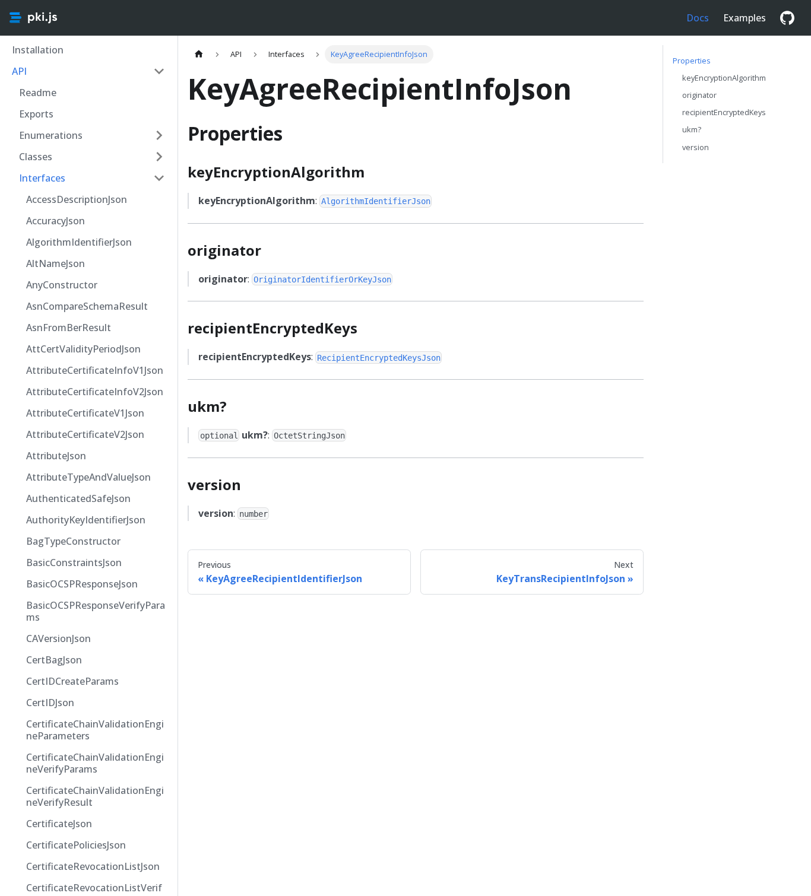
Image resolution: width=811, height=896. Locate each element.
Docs (697, 17)
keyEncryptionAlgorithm (724, 77)
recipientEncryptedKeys (724, 112)
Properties (692, 60)
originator (699, 95)
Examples (744, 17)
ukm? (691, 129)
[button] (88, 71)
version (695, 147)
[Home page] (199, 54)
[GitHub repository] (787, 17)
